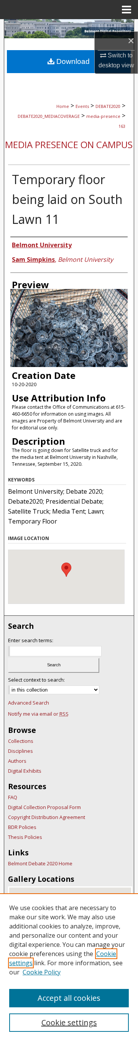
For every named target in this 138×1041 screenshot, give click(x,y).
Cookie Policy (42, 972)
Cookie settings (69, 1022)
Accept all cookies (69, 998)
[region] (69, 967)
